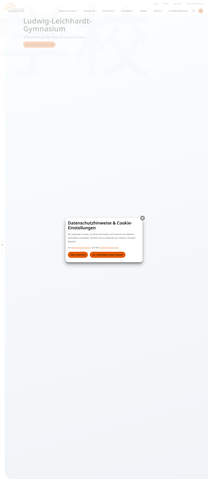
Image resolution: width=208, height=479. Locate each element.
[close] (142, 218)
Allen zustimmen (77, 254)
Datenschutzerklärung (81, 247)
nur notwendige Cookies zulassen (107, 254)
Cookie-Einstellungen (109, 247)
